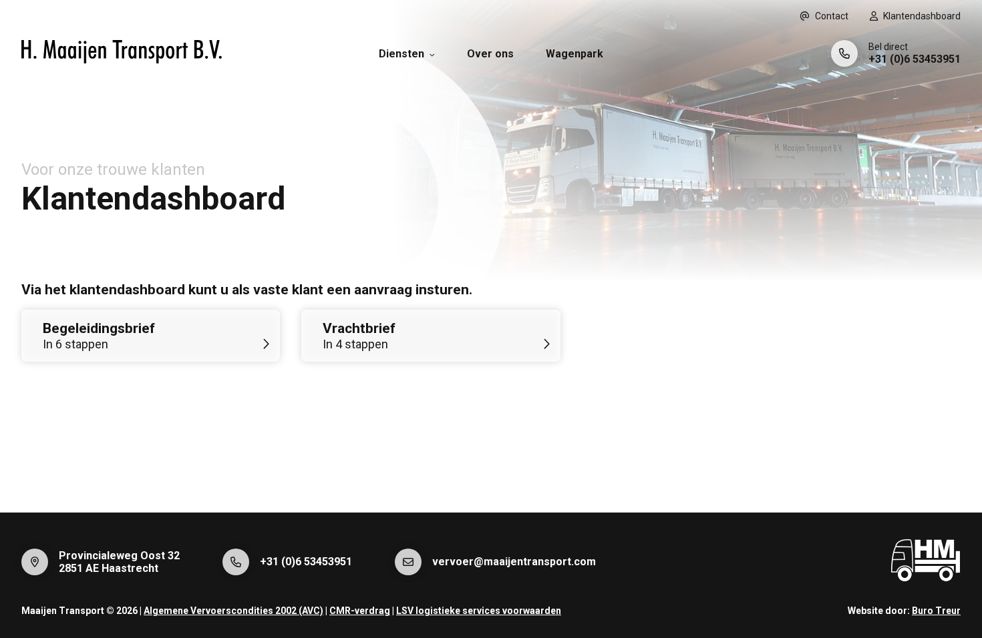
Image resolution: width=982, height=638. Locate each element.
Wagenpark (574, 53)
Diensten (401, 53)
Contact (831, 16)
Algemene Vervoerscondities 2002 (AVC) (233, 610)
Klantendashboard (922, 16)
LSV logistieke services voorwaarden (478, 610)
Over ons (490, 53)
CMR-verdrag (359, 610)
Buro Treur (936, 610)
